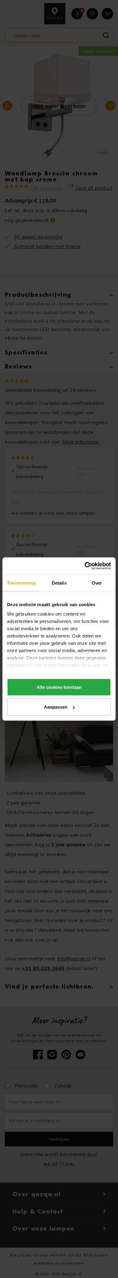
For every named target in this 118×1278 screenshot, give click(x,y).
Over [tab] (97, 582)
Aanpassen (55, 707)
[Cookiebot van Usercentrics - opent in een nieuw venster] (85, 566)
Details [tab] (59, 582)
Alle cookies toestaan (59, 686)
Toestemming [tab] (21, 582)
